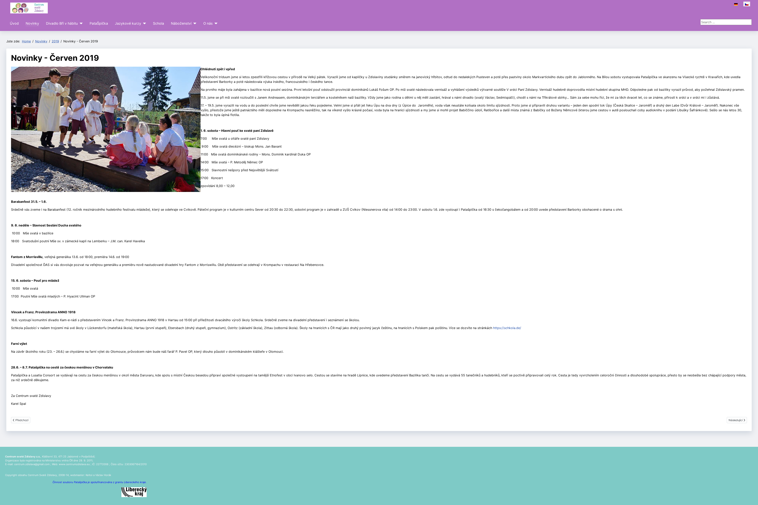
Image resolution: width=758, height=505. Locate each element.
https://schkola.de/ (507, 328)
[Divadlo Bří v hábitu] (80, 23)
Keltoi (89, 475)
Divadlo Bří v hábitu (62, 23)
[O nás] (215, 23)
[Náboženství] (193, 23)
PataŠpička (99, 23)
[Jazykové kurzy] (143, 23)
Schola (158, 23)
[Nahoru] (751, 498)
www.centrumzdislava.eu (74, 464)
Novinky (32, 23)
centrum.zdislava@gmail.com (32, 464)
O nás (208, 23)
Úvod (14, 23)
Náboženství (181, 23)
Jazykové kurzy (128, 23)
